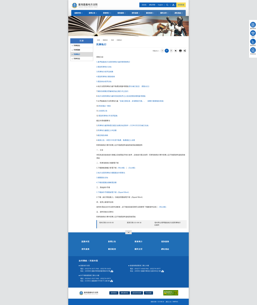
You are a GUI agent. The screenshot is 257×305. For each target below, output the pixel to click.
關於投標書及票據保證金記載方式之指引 (113, 91)
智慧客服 (181, 5)
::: (69, 1)
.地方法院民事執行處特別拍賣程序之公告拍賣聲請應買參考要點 (121, 96)
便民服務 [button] (135, 13)
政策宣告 (114, 293)
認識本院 (85, 242)
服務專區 (253, 45)
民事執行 (77, 54)
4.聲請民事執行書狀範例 (105, 76)
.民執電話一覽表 (104, 106)
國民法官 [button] (163, 13)
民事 (112, 40)
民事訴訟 (77, 45)
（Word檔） (121, 168)
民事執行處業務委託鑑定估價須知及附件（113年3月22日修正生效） (124, 125)
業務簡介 (105, 40)
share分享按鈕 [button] (185, 51)
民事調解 (77, 50)
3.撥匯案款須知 (102, 177)
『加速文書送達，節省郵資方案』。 (132, 101)
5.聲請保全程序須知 (103, 81)
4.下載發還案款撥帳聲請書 (106, 182)
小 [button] (162, 50)
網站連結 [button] (178, 13)
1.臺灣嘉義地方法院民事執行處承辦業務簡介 (113, 62)
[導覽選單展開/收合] (128, 232)
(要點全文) (145, 86)
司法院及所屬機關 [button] (173, 5)
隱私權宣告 (124, 293)
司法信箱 (148, 293)
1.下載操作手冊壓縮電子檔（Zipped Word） (113, 192)
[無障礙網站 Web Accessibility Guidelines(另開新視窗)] (170, 293)
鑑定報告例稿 (103, 135)
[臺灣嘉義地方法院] (85, 5)
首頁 (98, 40)
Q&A (252, 37)
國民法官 (139, 249)
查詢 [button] (167, 5)
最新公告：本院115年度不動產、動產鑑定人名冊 (116, 140)
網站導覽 (152, 5)
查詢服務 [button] (120, 13)
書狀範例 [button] (149, 13)
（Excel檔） (131, 168)
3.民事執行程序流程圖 (104, 72)
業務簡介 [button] (106, 13)
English (160, 5)
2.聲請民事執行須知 (103, 67)
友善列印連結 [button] (180, 51)
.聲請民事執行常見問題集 (108, 116)
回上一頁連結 (176, 51)
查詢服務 (165, 242)
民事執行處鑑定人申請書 (107, 130)
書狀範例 (253, 28)
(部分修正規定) (134, 86)
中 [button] (167, 51)
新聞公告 (112, 242)
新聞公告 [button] (92, 13)
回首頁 (144, 5)
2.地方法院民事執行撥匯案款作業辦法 (110, 173)
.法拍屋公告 (102, 111)
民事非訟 (77, 58)
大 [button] (171, 51)
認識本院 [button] (77, 13)
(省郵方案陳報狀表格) (155, 101)
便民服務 (85, 249)
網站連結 (165, 249)
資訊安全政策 (136, 293)
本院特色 (253, 54)
